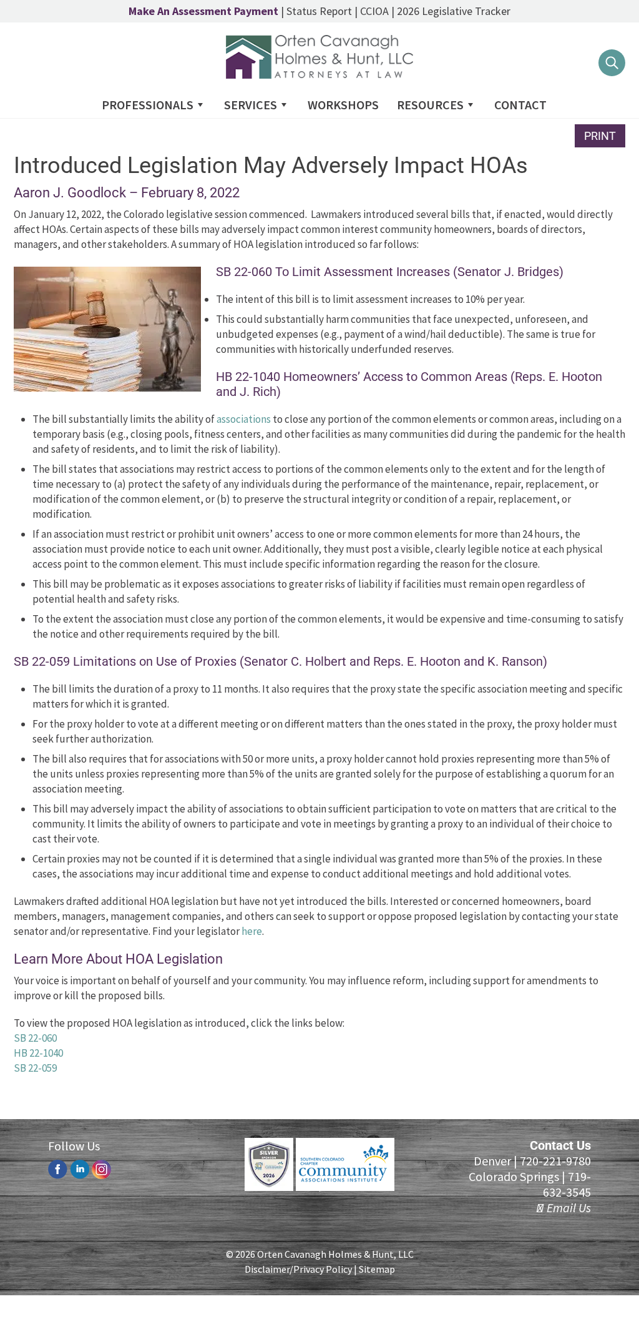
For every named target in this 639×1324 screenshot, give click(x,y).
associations (244, 419)
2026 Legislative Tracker (453, 11)
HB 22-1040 (38, 1053)
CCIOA (374, 11)
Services (250, 104)
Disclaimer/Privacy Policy (298, 1269)
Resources (430, 104)
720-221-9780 (555, 1160)
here (251, 931)
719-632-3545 (567, 1184)
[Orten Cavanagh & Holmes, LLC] (319, 75)
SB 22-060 (35, 1038)
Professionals (147, 104)
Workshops (343, 104)
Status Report (319, 11)
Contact (520, 104)
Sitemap (377, 1269)
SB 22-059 (35, 1068)
